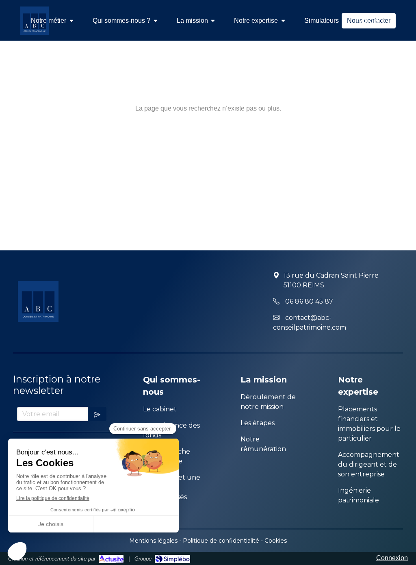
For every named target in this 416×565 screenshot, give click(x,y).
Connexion (392, 557)
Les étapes (257, 423)
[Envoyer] (97, 414)
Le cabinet (160, 409)
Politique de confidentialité (221, 540)
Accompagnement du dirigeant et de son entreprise (368, 464)
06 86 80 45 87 (309, 301)
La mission (263, 380)
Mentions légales (153, 540)
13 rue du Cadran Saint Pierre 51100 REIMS (331, 280)
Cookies (275, 540)
